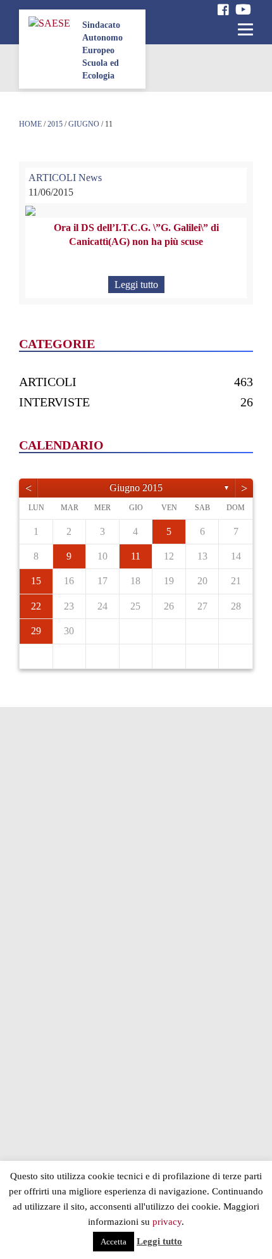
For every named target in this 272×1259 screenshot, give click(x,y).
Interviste (54, 402)
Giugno (83, 124)
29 (36, 630)
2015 (55, 124)
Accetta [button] (114, 1241)
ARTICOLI (52, 177)
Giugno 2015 (136, 487)
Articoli (48, 382)
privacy (167, 1222)
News (90, 177)
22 (36, 606)
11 (135, 556)
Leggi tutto (136, 284)
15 (36, 580)
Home (30, 124)
